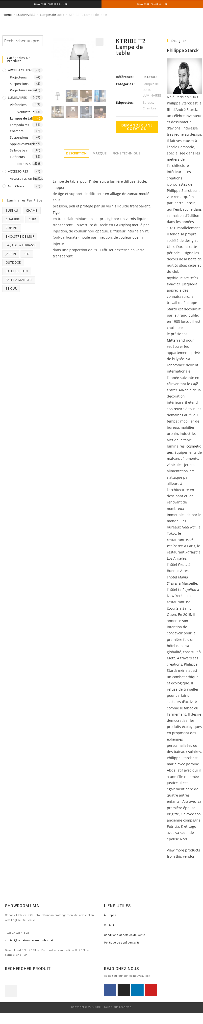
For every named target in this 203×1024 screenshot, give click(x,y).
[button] (11, 991)
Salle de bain (19, 150)
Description (76, 153)
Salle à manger (19, 280)
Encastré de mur (20, 236)
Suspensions (19, 83)
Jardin (11, 254)
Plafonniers (18, 104)
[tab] (76, 153)
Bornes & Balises (29, 163)
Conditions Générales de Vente (124, 935)
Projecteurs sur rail (23, 90)
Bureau (12, 210)
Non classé (16, 186)
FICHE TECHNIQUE (126, 153)
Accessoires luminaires (26, 178)
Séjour (11, 288)
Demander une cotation (137, 127)
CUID (32, 219)
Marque (99, 153)
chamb (31, 210)
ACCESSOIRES (18, 171)
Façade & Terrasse (21, 245)
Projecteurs (18, 77)
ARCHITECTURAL (20, 70)
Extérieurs (17, 156)
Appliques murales (23, 144)
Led (26, 254)
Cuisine (12, 228)
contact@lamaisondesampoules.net (29, 940)
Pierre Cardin (184, 202)
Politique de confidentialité (122, 942)
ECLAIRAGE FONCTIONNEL (152, 4)
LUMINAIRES (25, 14)
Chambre (17, 131)
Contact (109, 925)
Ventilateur (25, 112)
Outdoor (13, 262)
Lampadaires (19, 125)
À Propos (110, 915)
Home (7, 14)
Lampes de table (52, 14)
